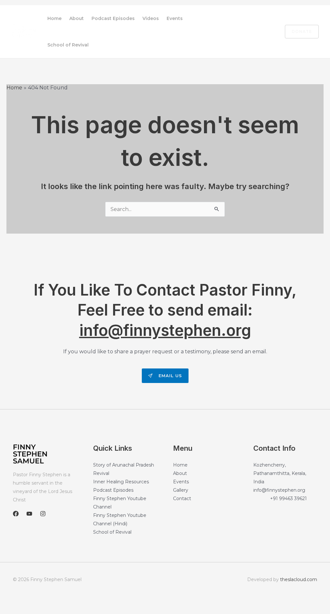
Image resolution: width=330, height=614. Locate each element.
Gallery (180, 490)
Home (54, 18)
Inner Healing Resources (121, 482)
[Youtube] (254, 32)
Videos (150, 18)
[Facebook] (241, 32)
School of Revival (68, 45)
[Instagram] (268, 32)
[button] (298, 31)
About (76, 18)
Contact (182, 498)
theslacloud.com (298, 579)
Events (175, 18)
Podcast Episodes (113, 18)
